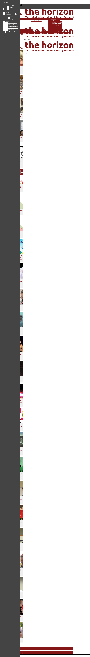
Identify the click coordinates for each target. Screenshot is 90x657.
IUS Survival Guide (11, 29)
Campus (11, 7)
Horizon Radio (9, 31)
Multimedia (53, 19)
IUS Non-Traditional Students (13, 24)
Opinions (11, 16)
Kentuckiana (12, 8)
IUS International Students (13, 28)
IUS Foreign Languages (57, 22)
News (13, 5)
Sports (17, 14)
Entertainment (8, 14)
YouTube (14, 31)
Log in (26, 653)
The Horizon (4, 2)
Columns (12, 17)
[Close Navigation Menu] (17, 2)
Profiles (7, 12)
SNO (23, 653)
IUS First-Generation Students (13, 26)
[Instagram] (31, 2)
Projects (55, 20)
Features (9, 10)
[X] (31, 3)
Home (5, 8)
